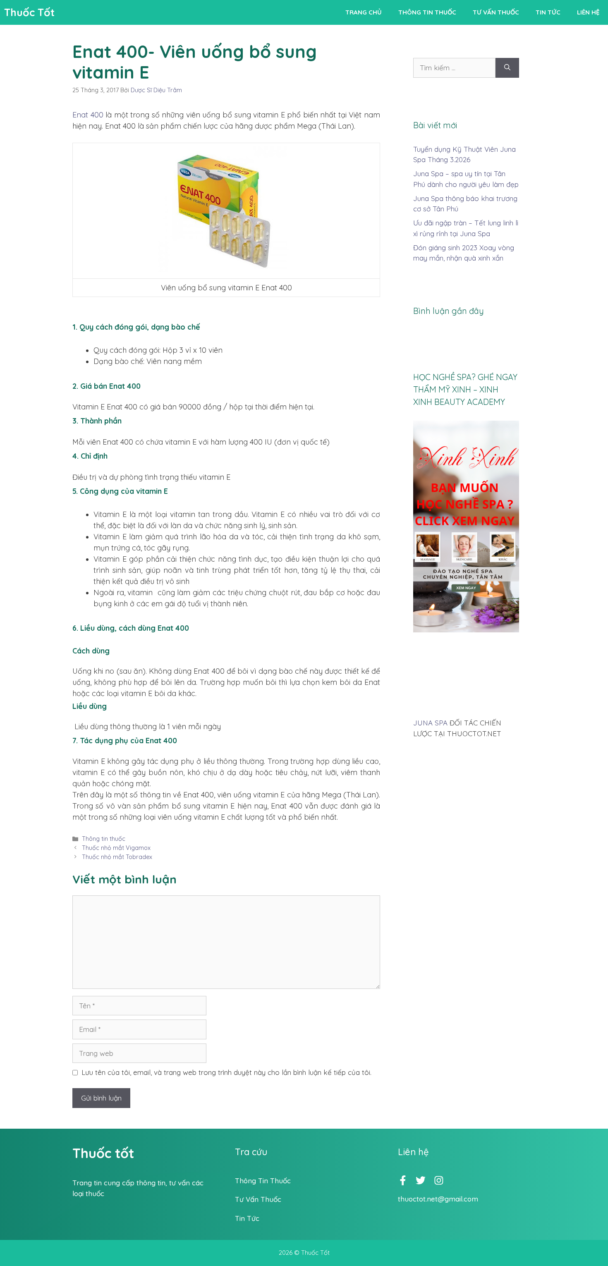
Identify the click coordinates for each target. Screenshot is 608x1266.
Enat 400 (87, 115)
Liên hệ (588, 12)
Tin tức (548, 12)
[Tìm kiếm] (507, 68)
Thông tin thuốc (427, 12)
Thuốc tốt (103, 1153)
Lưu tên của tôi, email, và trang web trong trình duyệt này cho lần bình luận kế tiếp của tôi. (226, 1072)
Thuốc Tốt (29, 12)
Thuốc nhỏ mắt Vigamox (116, 848)
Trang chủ (363, 12)
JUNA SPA (430, 722)
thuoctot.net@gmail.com (438, 1198)
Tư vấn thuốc (496, 12)
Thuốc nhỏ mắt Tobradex (117, 857)
